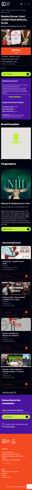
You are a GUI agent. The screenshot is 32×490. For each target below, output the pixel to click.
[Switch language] (21, 4)
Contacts (5, 473)
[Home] (6, 441)
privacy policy (10, 426)
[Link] (3, 463)
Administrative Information (10, 471)
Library (4, 475)
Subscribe (8, 417)
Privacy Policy (6, 477)
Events (3, 10)
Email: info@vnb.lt (8, 452)
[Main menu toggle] (28, 4)
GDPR (3, 470)
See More (8, 276)
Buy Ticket (8, 74)
